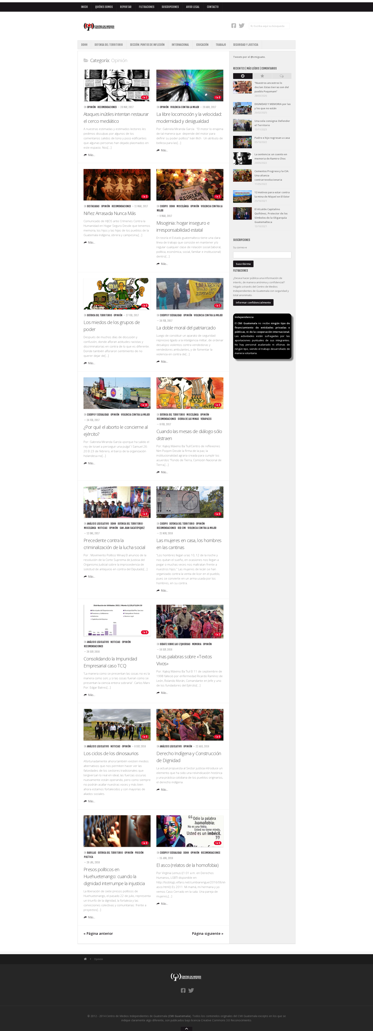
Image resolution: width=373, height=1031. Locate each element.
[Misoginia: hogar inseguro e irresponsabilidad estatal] (189, 185)
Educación (202, 45)
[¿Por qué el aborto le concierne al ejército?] (117, 393)
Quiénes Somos (104, 7)
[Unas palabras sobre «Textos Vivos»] (189, 622)
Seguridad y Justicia (245, 45)
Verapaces (206, 418)
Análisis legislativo (98, 523)
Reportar (126, 7)
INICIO (84, 7)
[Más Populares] (262, 76)
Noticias (102, 527)
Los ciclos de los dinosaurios (111, 753)
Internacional (180, 45)
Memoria (196, 644)
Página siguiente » (207, 933)
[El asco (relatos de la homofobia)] (189, 831)
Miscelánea (183, 206)
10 (146, 404)
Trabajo (221, 45)
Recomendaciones (107, 107)
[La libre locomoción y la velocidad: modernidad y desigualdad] (189, 85)
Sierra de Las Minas (188, 418)
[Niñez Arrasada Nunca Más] (117, 185)
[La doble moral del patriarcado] (189, 294)
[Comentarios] (281, 76)
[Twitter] (241, 25)
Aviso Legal (193, 7)
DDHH (84, 45)
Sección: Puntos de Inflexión (147, 45)
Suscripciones (170, 7)
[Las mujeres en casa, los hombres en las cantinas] (189, 502)
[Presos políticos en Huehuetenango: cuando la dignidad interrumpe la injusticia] (117, 831)
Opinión (91, 107)
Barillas (91, 852)
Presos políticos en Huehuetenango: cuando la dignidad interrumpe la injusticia (114, 876)
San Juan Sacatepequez (132, 527)
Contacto (213, 7)
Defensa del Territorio (109, 45)
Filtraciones (146, 7)
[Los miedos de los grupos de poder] (117, 294)
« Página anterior (98, 933)
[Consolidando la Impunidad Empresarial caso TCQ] (117, 620)
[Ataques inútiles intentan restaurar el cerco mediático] (117, 85)
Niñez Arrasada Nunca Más (110, 213)
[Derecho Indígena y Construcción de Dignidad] (189, 725)
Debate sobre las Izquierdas (175, 644)
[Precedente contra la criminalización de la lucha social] (117, 502)
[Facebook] (233, 25)
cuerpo (164, 206)
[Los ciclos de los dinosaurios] (117, 725)
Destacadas (93, 206)
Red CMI (182, 527)
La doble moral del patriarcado (185, 327)
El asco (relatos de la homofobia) (187, 865)
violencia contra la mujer (184, 107)
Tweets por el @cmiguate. (249, 57)
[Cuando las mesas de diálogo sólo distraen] (189, 393)
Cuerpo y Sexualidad (171, 315)
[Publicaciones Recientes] (243, 76)
